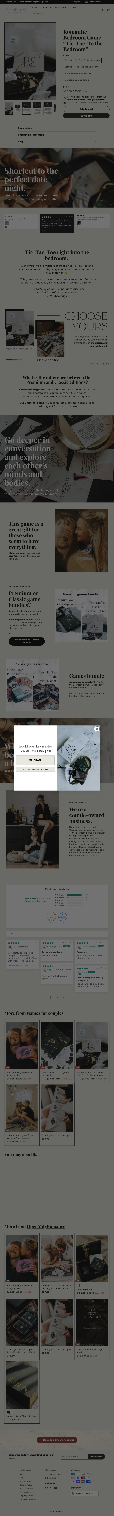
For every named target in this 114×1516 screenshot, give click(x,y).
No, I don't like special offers (35, 769)
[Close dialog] (97, 729)
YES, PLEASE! (35, 760)
